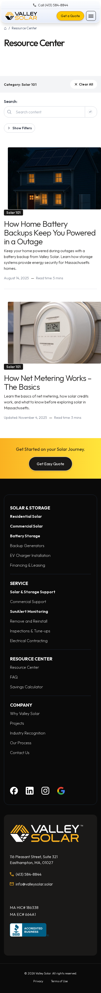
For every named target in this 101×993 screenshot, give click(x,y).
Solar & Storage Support (32, 591)
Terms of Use (59, 981)
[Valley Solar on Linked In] (30, 791)
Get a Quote (70, 16)
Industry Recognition (27, 733)
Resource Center (24, 667)
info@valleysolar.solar (34, 884)
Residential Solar (26, 516)
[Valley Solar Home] (21, 16)
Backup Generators (27, 545)
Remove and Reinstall (28, 621)
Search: (10, 101)
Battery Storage (25, 535)
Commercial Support (28, 601)
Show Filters (22, 128)
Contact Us (19, 752)
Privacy (38, 981)
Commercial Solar (26, 526)
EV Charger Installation (30, 555)
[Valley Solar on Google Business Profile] (61, 791)
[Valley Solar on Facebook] (14, 791)
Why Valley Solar (25, 713)
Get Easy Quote (50, 463)
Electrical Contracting (29, 640)
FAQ (14, 677)
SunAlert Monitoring (29, 611)
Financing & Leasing (27, 565)
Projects (17, 723)
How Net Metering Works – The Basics (47, 382)
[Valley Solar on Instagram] (45, 791)
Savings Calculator (26, 686)
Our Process (20, 742)
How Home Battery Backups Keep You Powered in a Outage (50, 233)
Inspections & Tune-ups (30, 630)
